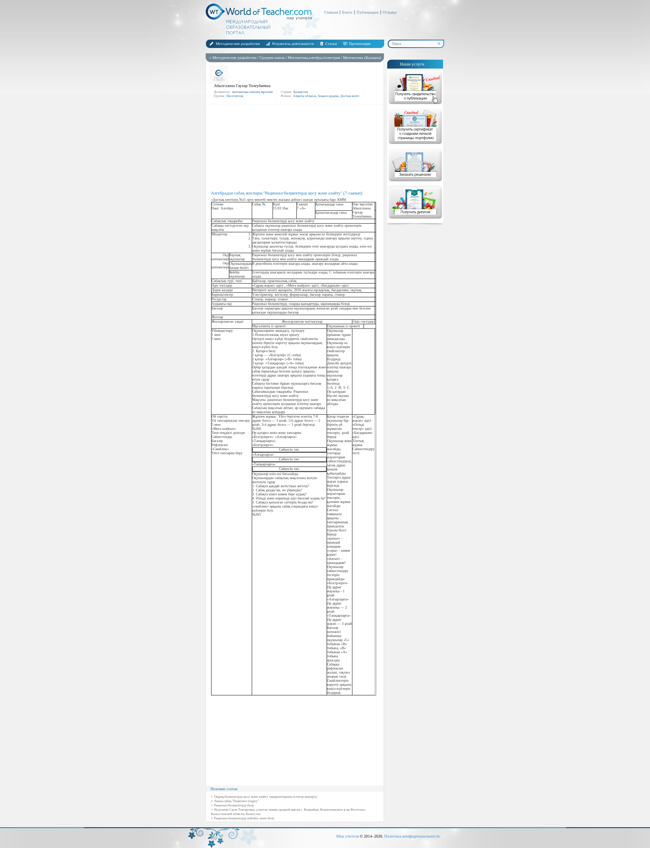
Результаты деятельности (293, 44)
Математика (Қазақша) (362, 58)
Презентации (359, 44)
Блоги (347, 12)
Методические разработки (238, 44)
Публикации (367, 12)
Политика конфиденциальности (412, 836)
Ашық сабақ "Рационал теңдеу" (236, 801)
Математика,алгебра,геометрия (314, 58)
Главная (331, 12)
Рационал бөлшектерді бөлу (234, 805)
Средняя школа (272, 58)
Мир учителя (347, 836)
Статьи (331, 44)
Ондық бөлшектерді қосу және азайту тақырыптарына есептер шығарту (265, 796)
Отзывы (390, 12)
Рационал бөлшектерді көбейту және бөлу (244, 818)
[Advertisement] (296, 147)
